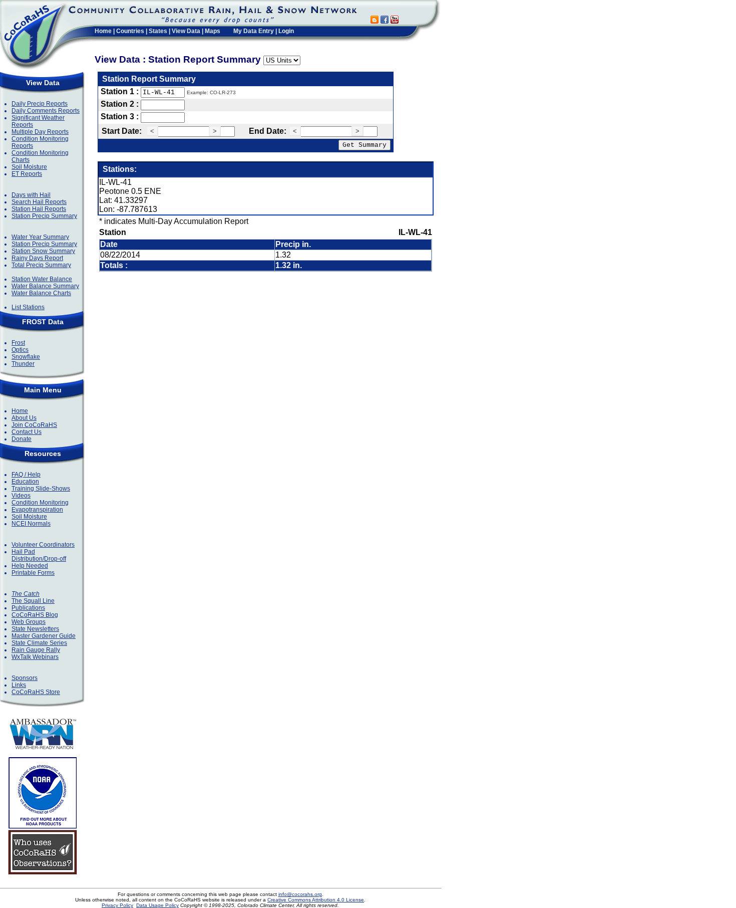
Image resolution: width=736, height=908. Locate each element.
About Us (24, 417)
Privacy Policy (117, 905)
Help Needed (30, 565)
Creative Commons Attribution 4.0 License (315, 899)
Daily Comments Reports (46, 110)
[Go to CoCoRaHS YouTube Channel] (395, 21)
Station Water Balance (42, 279)
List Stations (28, 307)
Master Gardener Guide (44, 635)
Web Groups (29, 621)
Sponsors (25, 678)
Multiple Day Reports (40, 131)
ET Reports (27, 173)
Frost (18, 342)
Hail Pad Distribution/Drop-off (39, 555)
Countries (130, 31)
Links (19, 685)
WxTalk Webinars (35, 656)
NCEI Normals (31, 523)
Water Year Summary (40, 237)
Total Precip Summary (41, 265)
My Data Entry (253, 31)
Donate (22, 438)
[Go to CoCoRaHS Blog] (375, 21)
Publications (28, 607)
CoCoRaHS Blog (35, 614)
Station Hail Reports (39, 208)
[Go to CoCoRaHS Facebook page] (385, 21)
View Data (186, 31)
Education (25, 481)
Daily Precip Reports (40, 103)
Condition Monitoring (40, 502)
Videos (21, 495)
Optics (20, 349)
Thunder (23, 363)
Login (286, 31)
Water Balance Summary (45, 286)
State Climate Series (39, 642)
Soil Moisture (29, 166)
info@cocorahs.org (300, 894)
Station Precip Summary (44, 215)
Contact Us (27, 431)
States (158, 31)
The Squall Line (33, 600)
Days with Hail (31, 194)
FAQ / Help (26, 474)
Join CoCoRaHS (34, 424)
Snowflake (26, 356)
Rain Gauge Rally (36, 649)
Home (103, 31)
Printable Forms (33, 572)
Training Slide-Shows (41, 488)
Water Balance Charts (41, 293)
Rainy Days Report (37, 258)
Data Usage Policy (157, 905)
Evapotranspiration (37, 509)
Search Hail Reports (39, 201)
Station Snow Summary (43, 251)
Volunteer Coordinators (43, 544)
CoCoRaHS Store (36, 692)
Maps (212, 31)
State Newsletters (35, 628)
